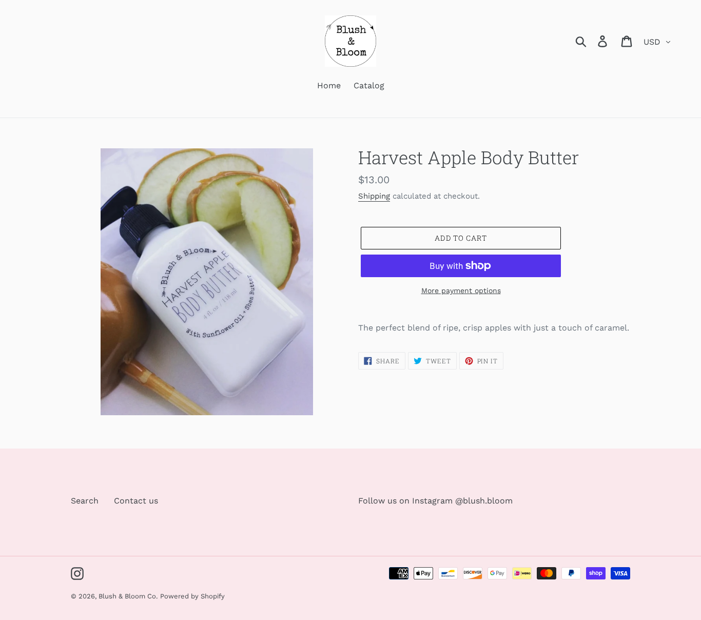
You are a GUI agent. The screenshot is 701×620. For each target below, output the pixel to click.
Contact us (136, 501)
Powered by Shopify (192, 596)
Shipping (374, 196)
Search (85, 501)
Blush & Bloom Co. (128, 596)
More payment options (461, 290)
